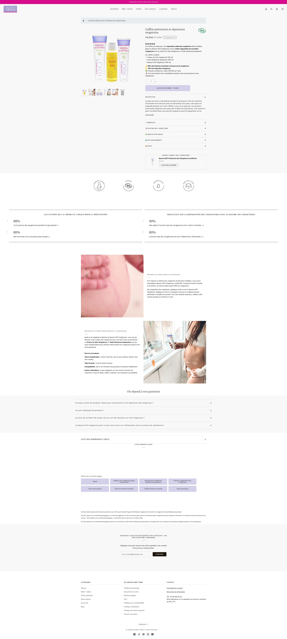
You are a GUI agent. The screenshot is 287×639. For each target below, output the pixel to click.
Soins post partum (95, 489)
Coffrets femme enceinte (153, 489)
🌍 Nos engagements (153, 140)
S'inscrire (159, 554)
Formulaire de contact (175, 588)
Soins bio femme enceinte (124, 489)
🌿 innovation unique (154, 134)
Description (150, 97)
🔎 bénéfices (150, 122)
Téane (95, 481)
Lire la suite (149, 115)
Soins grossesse (182, 489)
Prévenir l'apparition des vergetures (182, 481)
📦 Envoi (148, 146)
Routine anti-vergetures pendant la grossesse (153, 481)
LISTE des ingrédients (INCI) (95, 439)
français (143, 624)
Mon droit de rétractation (176, 592)
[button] (150, 44)
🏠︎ (83, 21)
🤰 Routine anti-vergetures (156, 128)
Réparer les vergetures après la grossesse (124, 481)
